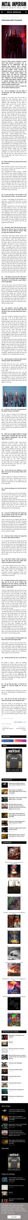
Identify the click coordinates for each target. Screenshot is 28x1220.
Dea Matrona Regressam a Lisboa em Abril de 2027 (17, 828)
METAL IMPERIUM (14, 12)
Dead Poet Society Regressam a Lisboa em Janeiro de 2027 (17, 822)
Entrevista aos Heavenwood (16, 1096)
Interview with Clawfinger (15, 1063)
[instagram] (20, 740)
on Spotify (24, 722)
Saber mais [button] (11, 1213)
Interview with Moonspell (15, 1069)
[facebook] (8, 740)
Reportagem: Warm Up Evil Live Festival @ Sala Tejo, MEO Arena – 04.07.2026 (17, 815)
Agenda (11, 1042)
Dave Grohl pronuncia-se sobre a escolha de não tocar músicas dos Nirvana (17, 1057)
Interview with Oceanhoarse (16, 1089)
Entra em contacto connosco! (16, 1048)
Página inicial (4, 17)
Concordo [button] (14, 1217)
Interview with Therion (15, 1076)
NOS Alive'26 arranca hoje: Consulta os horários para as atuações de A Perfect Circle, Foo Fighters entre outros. (17, 807)
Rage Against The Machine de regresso (16, 1036)
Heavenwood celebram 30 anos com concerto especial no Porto (17, 784)
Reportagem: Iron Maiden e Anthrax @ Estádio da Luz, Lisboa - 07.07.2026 (17, 791)
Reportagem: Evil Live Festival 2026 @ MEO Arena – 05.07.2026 (17, 798)
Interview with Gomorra (15, 1083)
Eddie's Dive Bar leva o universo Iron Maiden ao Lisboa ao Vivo (17, 835)
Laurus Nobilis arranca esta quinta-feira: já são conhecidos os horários (17, 1179)
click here (11, 718)
